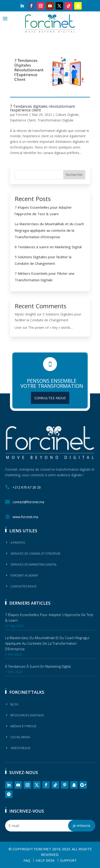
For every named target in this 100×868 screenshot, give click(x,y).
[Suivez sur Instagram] (40, 6)
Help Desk (45, 860)
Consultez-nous (50, 397)
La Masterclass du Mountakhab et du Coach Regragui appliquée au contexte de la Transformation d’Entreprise (49, 230)
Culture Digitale (67, 114)
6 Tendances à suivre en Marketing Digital (48, 247)
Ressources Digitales (27, 715)
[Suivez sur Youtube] (50, 6)
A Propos (17, 542)
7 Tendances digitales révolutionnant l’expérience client (42, 108)
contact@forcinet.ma (28, 502)
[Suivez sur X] (59, 6)
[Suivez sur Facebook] (31, 6)
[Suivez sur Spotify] (9, 794)
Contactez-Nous (23, 586)
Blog (14, 704)
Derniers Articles (29, 603)
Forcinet (22, 114)
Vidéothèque (20, 748)
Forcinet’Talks (26, 692)
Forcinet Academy (24, 575)
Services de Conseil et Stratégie (35, 553)
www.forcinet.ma (25, 517)
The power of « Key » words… (50, 327)
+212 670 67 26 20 (27, 487)
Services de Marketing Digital (33, 564)
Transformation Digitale (55, 120)
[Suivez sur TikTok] (68, 6)
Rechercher (74, 174)
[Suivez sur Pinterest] (64, 785)
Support (68, 860)
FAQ (26, 860)
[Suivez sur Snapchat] (78, 6)
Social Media (20, 737)
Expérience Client (23, 120)
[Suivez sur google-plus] (83, 785)
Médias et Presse (23, 726)
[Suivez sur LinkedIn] (22, 6)
